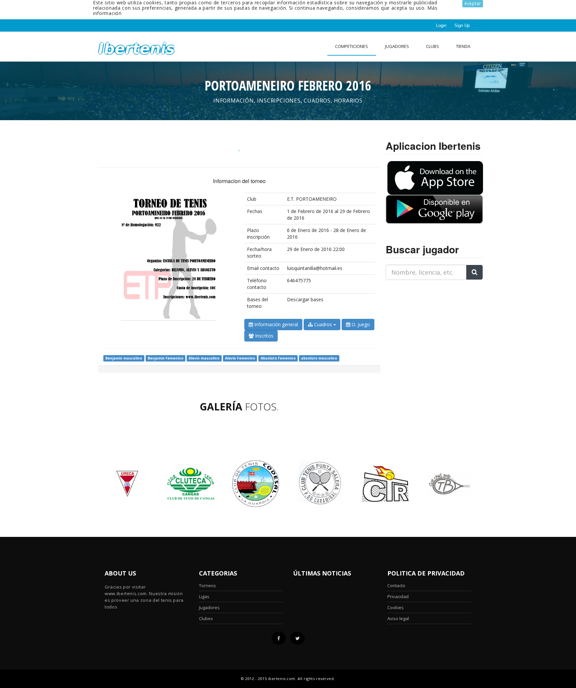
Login (441, 25)
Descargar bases (305, 299)
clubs (432, 46)
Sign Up (462, 25)
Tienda (463, 46)
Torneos (207, 585)
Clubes (206, 618)
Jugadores (397, 46)
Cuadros (323, 324)
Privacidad (398, 596)
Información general (275, 324)
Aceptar (472, 3)
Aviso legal (398, 618)
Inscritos (263, 336)
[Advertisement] (427, 326)
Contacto (396, 585)
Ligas (204, 596)
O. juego (360, 324)
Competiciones (351, 46)
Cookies (395, 607)
